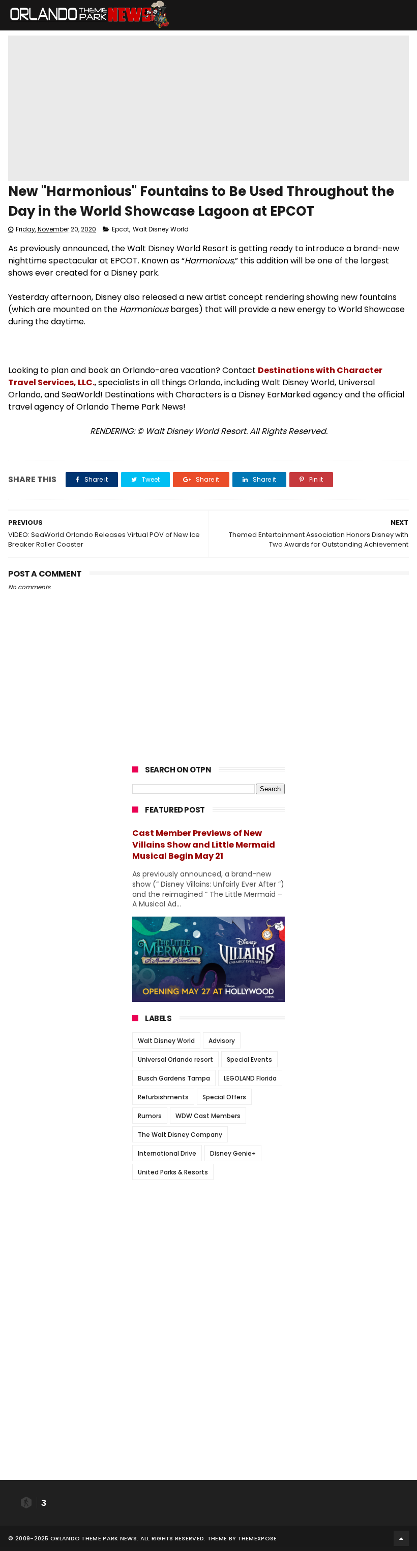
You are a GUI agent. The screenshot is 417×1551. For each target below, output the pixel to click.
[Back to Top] (401, 1538)
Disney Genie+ (233, 1153)
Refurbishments (163, 1097)
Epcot (120, 229)
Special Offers (224, 1097)
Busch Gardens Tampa (174, 1078)
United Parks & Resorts (173, 1172)
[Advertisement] (208, 1251)
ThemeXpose (257, 1538)
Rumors (150, 1115)
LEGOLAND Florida (250, 1078)
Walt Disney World (161, 229)
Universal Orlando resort (175, 1059)
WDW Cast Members (208, 1115)
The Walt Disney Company (180, 1134)
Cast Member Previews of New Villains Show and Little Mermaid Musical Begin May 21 (203, 844)
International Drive (167, 1153)
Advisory (221, 1040)
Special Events (249, 1059)
